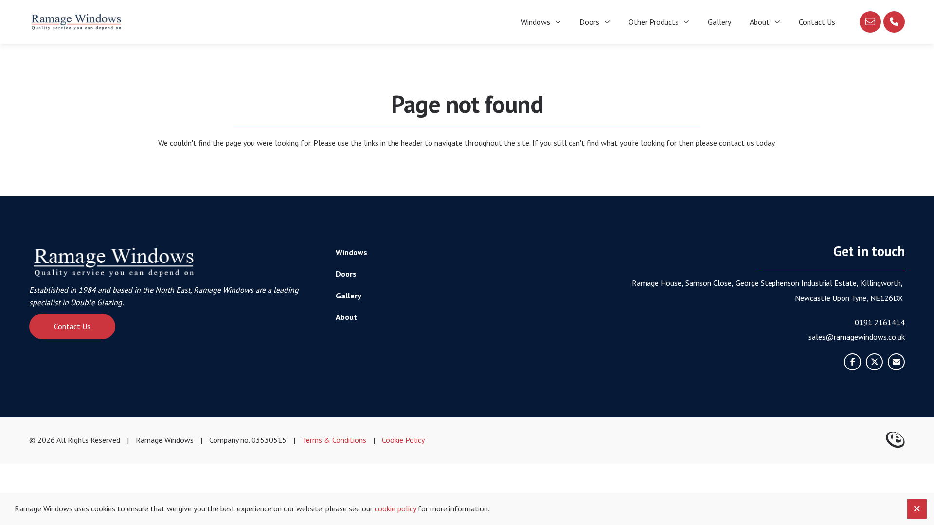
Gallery (348, 295)
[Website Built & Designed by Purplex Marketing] (895, 441)
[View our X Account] (874, 361)
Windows (351, 252)
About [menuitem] (760, 22)
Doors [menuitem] (589, 22)
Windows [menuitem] (535, 22)
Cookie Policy (403, 440)
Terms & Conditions (334, 440)
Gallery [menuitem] (719, 22)
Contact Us (72, 326)
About (346, 317)
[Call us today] (894, 22)
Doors (346, 274)
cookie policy (395, 508)
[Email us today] (870, 22)
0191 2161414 (880, 322)
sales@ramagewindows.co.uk (856, 337)
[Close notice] (917, 509)
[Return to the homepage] (76, 22)
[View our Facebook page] (852, 361)
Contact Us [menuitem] (817, 22)
